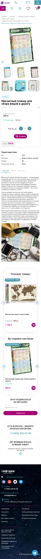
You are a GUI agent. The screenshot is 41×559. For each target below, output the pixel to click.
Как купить (5, 512)
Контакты (4, 521)
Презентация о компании (14, 477)
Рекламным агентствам (30, 515)
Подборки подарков (8, 535)
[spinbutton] (25, 128)
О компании (5, 509)
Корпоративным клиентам (30, 512)
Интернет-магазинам (29, 518)
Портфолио (25, 509)
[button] (29, 128)
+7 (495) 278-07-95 (20, 433)
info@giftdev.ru (10, 495)
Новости (4, 515)
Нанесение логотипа (8, 538)
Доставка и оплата (7, 518)
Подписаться (20, 413)
